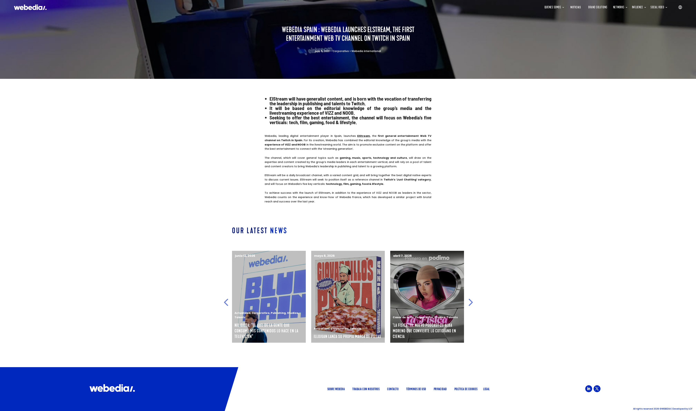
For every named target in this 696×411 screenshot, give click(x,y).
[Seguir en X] (597, 388)
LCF (690, 408)
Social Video (657, 7)
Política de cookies (466, 388)
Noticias (575, 7)
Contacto (393, 388)
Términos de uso (416, 388)
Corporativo (341, 51)
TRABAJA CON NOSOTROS (366, 388)
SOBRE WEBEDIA (336, 388)
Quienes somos (552, 7)
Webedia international (366, 51)
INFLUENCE (637, 7)
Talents (240, 317)
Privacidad (440, 388)
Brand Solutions (597, 7)
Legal (486, 388)
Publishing (278, 313)
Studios (292, 313)
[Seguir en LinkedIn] (588, 388)
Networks (618, 7)
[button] (226, 302)
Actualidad (242, 313)
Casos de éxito (403, 317)
